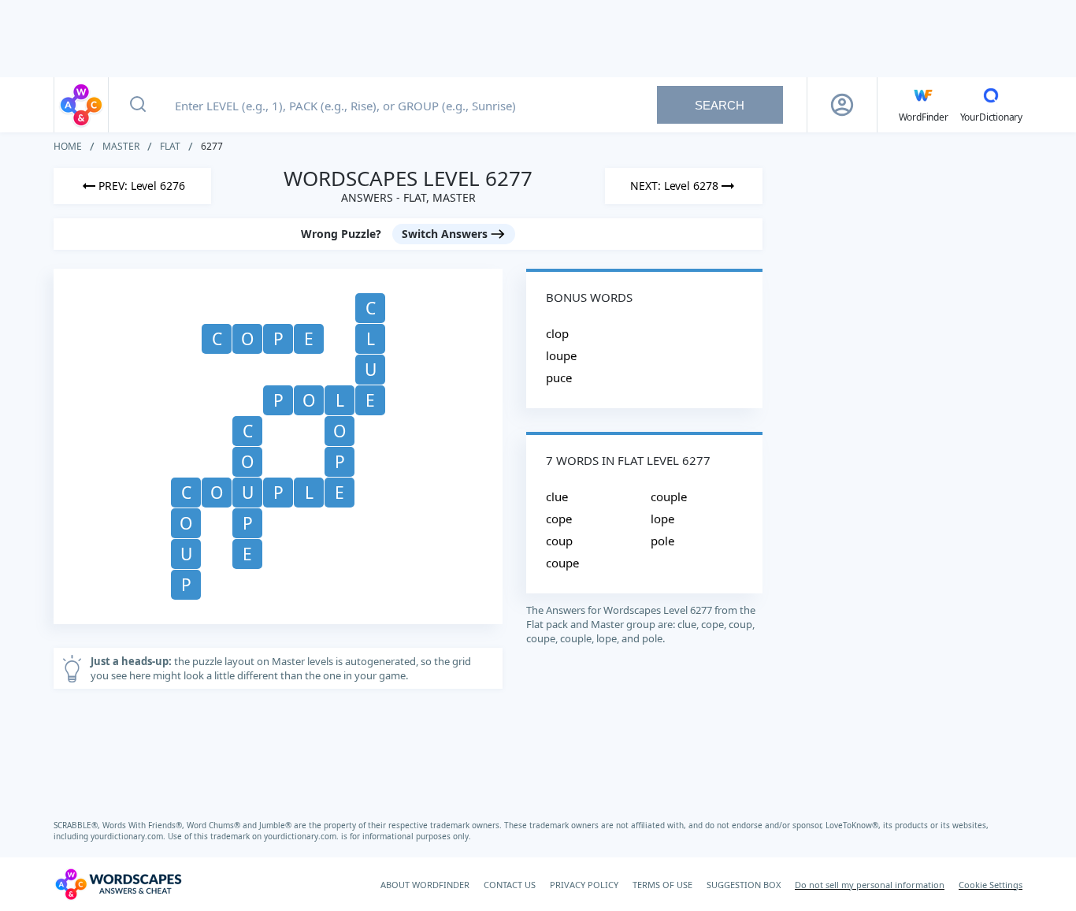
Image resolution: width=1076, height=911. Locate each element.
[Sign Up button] (842, 104)
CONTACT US (510, 885)
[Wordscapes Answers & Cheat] (81, 104)
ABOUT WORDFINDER (424, 885)
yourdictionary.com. (129, 836)
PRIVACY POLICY (584, 885)
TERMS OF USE (662, 885)
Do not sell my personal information (869, 885)
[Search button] (138, 104)
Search (719, 105)
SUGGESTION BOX (744, 885)
